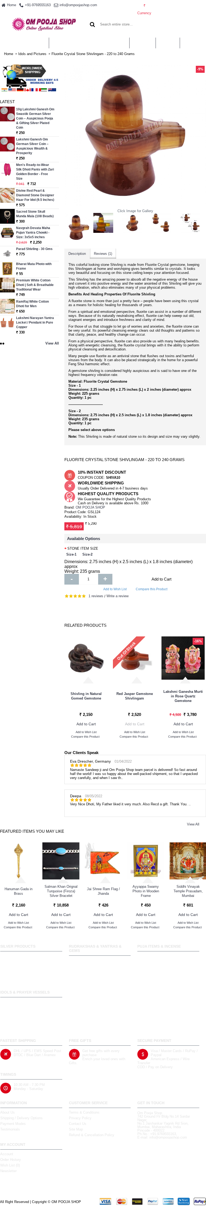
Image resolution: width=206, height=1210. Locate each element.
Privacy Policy (80, 1118)
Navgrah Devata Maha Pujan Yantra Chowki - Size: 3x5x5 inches (33, 232)
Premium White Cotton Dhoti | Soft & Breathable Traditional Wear (35, 284)
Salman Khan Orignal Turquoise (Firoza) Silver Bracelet (61, 891)
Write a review (117, 596)
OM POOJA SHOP (90, 507)
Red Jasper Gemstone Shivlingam (134, 696)
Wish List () (10, 1165)
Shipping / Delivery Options (21, 1118)
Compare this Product (151, 589)
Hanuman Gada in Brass (18, 891)
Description (77, 254)
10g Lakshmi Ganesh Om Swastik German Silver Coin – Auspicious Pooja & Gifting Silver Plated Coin (35, 118)
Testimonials (10, 1129)
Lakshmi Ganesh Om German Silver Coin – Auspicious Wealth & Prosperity (32, 146)
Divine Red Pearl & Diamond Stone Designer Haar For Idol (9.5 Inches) (35, 195)
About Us (7, 1112)
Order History (10, 1160)
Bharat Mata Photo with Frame (34, 266)
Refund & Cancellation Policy (91, 1135)
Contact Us (77, 1124)
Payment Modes (13, 1124)
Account (6, 1154)
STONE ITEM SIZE (82, 548)
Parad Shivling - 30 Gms (34, 249)
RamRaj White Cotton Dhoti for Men (32, 304)
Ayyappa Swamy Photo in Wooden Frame (146, 891)
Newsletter (8, 1171)
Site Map (76, 1129)
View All (193, 824)
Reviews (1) (103, 254)
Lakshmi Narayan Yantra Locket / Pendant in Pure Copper (35, 322)
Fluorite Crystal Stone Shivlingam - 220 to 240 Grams (93, 54)
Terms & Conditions (84, 1112)
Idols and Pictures (32, 54)
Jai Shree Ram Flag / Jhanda (103, 891)
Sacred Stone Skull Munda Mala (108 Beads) (35, 214)
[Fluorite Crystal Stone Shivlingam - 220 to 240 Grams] (78, 227)
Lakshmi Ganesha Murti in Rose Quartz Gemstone (183, 696)
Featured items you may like (32, 831)
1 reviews (96, 596)
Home (8, 54)
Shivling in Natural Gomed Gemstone (86, 696)
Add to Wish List (115, 589)
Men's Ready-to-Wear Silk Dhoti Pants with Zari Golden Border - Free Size (35, 171)
